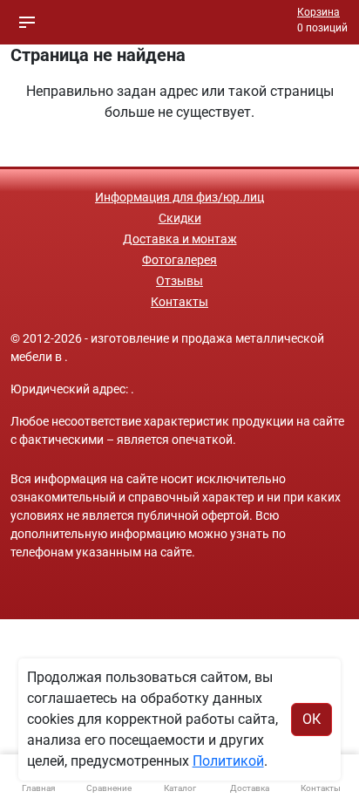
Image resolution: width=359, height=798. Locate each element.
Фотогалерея (179, 260)
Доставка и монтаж (180, 239)
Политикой (228, 761)
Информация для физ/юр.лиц (179, 197)
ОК (311, 719)
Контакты (179, 302)
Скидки (180, 218)
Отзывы (179, 281)
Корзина (318, 12)
